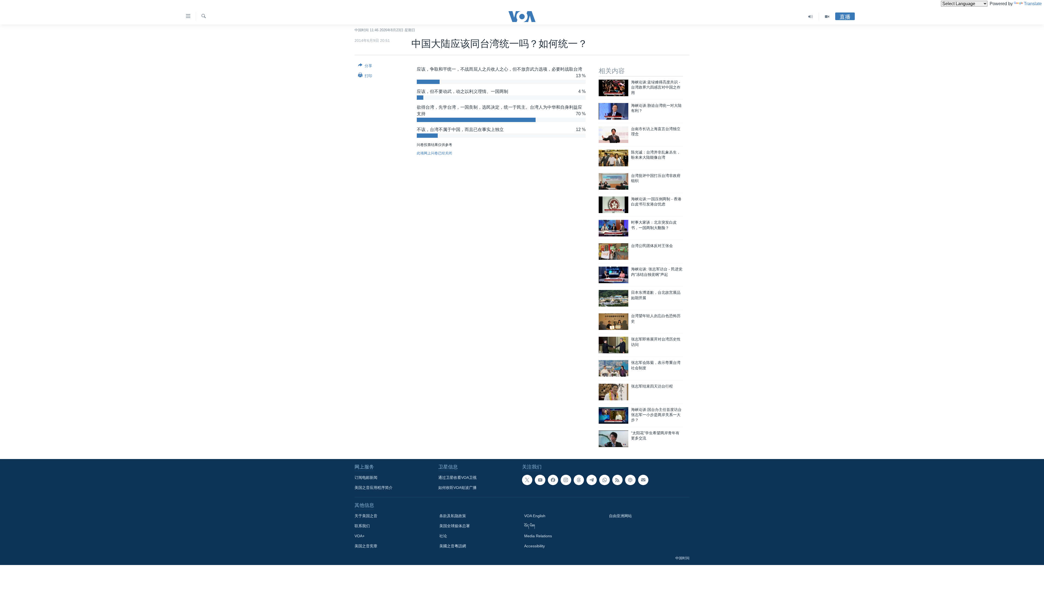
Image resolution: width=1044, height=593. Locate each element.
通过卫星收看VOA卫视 (457, 477)
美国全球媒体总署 (454, 526)
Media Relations (538, 536)
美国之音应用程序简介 (374, 487)
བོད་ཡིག (529, 526)
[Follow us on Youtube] (540, 480)
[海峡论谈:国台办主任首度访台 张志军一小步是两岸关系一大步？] (613, 415)
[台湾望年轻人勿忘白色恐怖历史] (613, 321)
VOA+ (360, 536)
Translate (1033, 3)
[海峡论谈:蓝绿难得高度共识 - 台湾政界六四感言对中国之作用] (613, 88)
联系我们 (362, 526)
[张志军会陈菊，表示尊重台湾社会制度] (613, 368)
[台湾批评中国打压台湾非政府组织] (613, 181)
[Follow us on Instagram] (566, 480)
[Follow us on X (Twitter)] (527, 480)
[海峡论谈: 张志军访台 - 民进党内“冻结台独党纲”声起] (613, 275)
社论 (443, 536)
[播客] (630, 480)
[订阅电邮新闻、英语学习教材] (643, 480)
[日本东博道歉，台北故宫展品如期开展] (613, 298)
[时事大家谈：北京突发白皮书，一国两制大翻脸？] (613, 228)
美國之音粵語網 (452, 546)
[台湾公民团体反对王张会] (613, 251)
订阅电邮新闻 (366, 477)
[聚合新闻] (617, 480)
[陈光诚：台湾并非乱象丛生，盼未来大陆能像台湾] (613, 158)
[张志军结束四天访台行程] (613, 392)
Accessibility (534, 546)
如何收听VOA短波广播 (457, 487)
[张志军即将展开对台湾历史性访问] (613, 345)
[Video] (827, 17)
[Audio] (810, 17)
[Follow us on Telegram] (591, 480)
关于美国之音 (366, 516)
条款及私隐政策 (452, 516)
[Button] (365, 67)
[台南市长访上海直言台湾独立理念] (613, 134)
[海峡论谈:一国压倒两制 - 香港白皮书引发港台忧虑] (613, 204)
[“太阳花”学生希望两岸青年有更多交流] (613, 438)
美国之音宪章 (366, 546)
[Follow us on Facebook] (553, 480)
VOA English (534, 516)
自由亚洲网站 (620, 516)
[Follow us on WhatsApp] (604, 480)
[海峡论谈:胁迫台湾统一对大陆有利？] (613, 111)
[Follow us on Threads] (579, 480)
